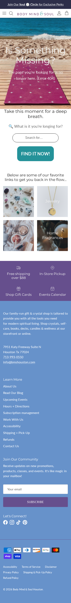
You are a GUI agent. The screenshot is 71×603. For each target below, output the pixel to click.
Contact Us (11, 446)
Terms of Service (31, 566)
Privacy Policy (11, 572)
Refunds (8, 439)
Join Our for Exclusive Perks (35, 4)
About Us (9, 386)
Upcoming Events (15, 399)
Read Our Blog (13, 393)
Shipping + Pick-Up (16, 433)
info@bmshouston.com (19, 362)
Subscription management (21, 413)
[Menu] (4, 13)
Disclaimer (51, 566)
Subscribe (35, 502)
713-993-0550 (13, 357)
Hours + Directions (16, 406)
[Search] (13, 13)
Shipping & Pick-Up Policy (37, 572)
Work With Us (13, 419)
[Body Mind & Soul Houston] (35, 13)
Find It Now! (35, 153)
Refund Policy (11, 577)
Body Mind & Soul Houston (28, 589)
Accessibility (12, 426)
